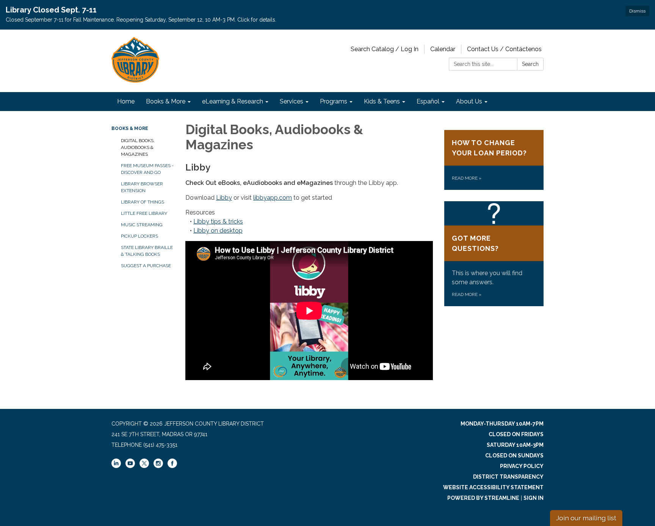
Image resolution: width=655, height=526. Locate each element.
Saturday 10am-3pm (515, 445)
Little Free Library (144, 213)
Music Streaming (142, 224)
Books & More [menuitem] (165, 101)
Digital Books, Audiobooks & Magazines (138, 147)
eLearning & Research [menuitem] (232, 101)
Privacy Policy (522, 466)
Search (530, 64)
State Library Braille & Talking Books (147, 251)
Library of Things (142, 202)
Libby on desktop (218, 230)
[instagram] (158, 466)
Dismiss (637, 11)
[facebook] (172, 466)
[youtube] (130, 466)
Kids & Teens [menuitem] (382, 101)
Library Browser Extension (142, 187)
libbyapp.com (272, 197)
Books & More (129, 128)
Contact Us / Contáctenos (504, 49)
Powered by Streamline (483, 498)
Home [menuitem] (126, 101)
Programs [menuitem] (333, 101)
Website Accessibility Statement (493, 487)
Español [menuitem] (428, 101)
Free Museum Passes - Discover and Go (147, 169)
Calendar (442, 49)
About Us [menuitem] (469, 101)
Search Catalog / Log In (384, 49)
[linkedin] (116, 466)
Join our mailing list (586, 518)
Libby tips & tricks (218, 221)
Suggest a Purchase (146, 265)
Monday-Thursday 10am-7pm (502, 424)
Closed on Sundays (514, 455)
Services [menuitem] (291, 101)
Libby (224, 197)
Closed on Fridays (516, 434)
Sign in (533, 498)
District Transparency (508, 477)
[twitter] (144, 464)
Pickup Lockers (139, 236)
